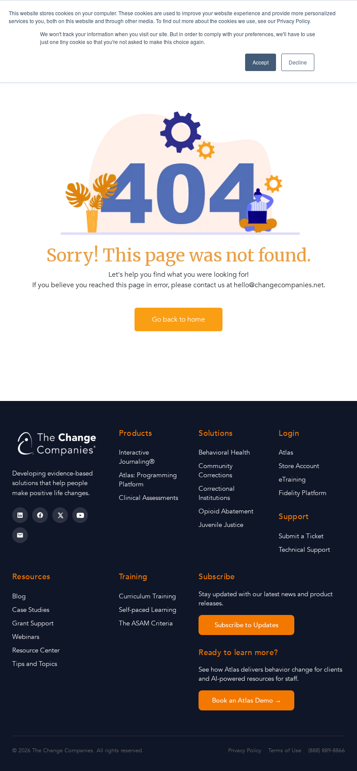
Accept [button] (261, 62)
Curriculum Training (147, 596)
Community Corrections (215, 470)
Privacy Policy (244, 750)
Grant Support (33, 623)
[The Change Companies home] (58, 444)
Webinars (25, 636)
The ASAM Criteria (146, 623)
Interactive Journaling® (137, 457)
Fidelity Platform (303, 493)
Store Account (299, 466)
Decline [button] (298, 62)
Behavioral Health (224, 452)
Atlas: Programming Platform (148, 480)
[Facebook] (40, 515)
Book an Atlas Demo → (246, 700)
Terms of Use (284, 750)
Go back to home (178, 319)
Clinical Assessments (148, 497)
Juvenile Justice (221, 524)
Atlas (286, 452)
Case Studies (30, 609)
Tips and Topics (34, 663)
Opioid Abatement (226, 511)
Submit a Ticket (301, 536)
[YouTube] (80, 515)
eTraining (292, 479)
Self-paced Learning (147, 609)
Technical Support (304, 549)
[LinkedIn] (20, 515)
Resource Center (36, 650)
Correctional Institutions (217, 493)
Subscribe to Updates (247, 625)
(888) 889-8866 (326, 750)
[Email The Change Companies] (20, 535)
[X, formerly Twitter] (60, 515)
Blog (19, 596)
